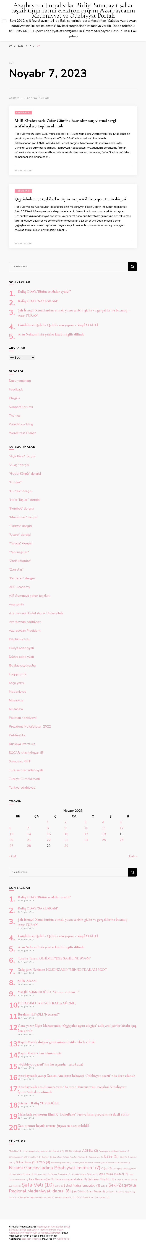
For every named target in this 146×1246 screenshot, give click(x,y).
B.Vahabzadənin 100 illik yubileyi (25, 1157)
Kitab (43, 1162)
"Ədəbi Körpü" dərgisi (25, 473)
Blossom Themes (31, 1238)
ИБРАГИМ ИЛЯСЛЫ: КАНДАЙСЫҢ (46, 1003)
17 (86, 834)
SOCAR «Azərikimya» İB (26, 753)
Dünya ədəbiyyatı (21, 648)
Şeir (134, 1179)
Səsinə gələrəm (42, 1174)
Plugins (14, 398)
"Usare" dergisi (20, 534)
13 (11, 834)
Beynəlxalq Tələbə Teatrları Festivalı (70, 1157)
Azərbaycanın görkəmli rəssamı (114, 1151)
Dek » (133, 856)
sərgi (29, 1174)
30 (66, 846)
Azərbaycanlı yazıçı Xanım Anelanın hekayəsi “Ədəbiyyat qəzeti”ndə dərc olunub (76, 1076)
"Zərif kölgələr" (20, 561)
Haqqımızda (17, 674)
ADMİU (90, 1150)
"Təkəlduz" (15, 1151)
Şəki (104, 1186)
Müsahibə (16, 709)
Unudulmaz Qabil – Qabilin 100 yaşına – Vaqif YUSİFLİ (58, 325)
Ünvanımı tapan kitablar (71, 1179)
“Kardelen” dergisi (22, 578)
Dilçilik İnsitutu (19, 639)
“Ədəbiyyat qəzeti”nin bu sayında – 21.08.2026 (51, 1064)
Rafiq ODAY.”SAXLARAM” (38, 301)
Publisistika (17, 735)
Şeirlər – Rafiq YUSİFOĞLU (38, 1103)
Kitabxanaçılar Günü (61, 1162)
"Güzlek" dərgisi (20, 491)
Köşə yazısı (16, 683)
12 (122, 828)
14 (29, 834)
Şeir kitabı (15, 1186)
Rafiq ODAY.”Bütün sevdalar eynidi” (44, 291)
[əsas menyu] (4, 21)
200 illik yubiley (73, 1151)
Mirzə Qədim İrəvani (83, 1162)
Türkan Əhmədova (60, 1174)
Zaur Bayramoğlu (41, 1179)
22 (49, 840)
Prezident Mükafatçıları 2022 (30, 726)
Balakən (46, 1157)
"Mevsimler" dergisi (23, 517)
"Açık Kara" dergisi (22, 456)
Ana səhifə (16, 604)
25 (104, 840)
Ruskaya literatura (22, 744)
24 (86, 840)
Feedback (16, 389)
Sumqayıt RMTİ (20, 761)
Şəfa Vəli (38, 1184)
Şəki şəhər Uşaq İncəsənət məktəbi (37, 1197)
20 (11, 840)
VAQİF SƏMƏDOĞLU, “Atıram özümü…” (48, 992)
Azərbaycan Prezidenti (25, 630)
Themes (14, 415)
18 (104, 834)
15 (49, 834)
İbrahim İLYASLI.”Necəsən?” (39, 1014)
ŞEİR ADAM (27, 981)
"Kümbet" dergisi (21, 508)
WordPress (62, 1238)
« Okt (12, 856)
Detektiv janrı (95, 1157)
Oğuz (106, 1168)
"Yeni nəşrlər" (19, 552)
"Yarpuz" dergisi (20, 543)
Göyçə (123, 1157)
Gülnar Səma (25, 1162)
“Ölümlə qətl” (101, 1197)
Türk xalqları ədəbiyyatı (26, 770)
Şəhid (59, 1186)
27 (11, 846)
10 (86, 828)
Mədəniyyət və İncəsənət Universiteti (112, 1162)
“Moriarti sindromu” (64, 1197)
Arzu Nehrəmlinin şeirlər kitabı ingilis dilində (51, 334)
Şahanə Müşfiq (101, 1179)
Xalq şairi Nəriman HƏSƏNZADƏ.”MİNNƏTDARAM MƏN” (62, 969)
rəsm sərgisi (18, 1174)
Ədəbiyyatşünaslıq (22, 665)
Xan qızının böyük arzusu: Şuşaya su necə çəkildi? (53, 1126)
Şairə (126, 1179)
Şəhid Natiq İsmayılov (82, 1185)
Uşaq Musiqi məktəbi (113, 1174)
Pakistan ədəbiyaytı (22, 718)
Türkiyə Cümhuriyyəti (24, 779)
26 (122, 840)
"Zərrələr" (16, 569)
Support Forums (21, 407)
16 (66, 834)
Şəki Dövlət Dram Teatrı (88, 1191)
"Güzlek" (15, 482)
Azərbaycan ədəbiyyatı (25, 622)
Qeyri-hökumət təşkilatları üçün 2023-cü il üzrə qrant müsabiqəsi (70, 199)
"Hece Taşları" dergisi (24, 500)
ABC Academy (19, 587)
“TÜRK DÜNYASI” (84, 1197)
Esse (111, 1156)
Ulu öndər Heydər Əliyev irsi (84, 1174)
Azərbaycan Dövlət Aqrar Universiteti (36, 613)
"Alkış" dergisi (19, 465)
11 (104, 828)
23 (66, 840)
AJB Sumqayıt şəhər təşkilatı (29, 596)
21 (29, 840)
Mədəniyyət (23, 112)
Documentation (20, 381)
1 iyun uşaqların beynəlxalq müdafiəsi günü (43, 1151)
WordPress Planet (22, 433)
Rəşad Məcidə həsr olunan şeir (40, 1053)
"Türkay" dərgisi (20, 526)
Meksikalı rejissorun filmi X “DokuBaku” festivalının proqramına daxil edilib (73, 1114)
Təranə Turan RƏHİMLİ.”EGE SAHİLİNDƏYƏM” (54, 958)
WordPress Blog (21, 424)
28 (29, 846)
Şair (118, 1179)
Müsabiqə (16, 700)
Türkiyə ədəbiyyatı (22, 787)
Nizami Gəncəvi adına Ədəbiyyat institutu (54, 1168)
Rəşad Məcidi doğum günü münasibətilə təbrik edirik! (56, 1042)
